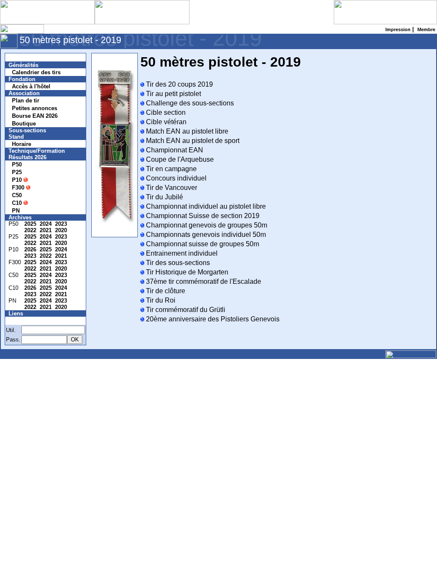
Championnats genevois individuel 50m (205, 234)
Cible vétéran (165, 121)
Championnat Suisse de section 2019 (201, 215)
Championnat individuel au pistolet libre (205, 206)
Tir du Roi (159, 300)
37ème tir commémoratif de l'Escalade (202, 281)
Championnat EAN (173, 150)
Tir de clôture (164, 290)
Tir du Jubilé (163, 197)
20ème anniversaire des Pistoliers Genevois (212, 319)
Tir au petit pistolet (172, 93)
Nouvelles (27, 57)
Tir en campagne (170, 168)
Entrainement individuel (181, 253)
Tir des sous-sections (177, 262)
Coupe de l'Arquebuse (179, 159)
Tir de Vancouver (170, 187)
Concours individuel (175, 178)
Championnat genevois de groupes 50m (205, 225)
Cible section (165, 112)
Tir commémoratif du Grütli (184, 309)
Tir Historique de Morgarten (186, 272)
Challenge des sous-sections (189, 103)
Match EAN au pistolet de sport (191, 140)
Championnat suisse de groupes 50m (201, 244)
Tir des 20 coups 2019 (178, 84)
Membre (24, 321)
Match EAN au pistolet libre (186, 131)
